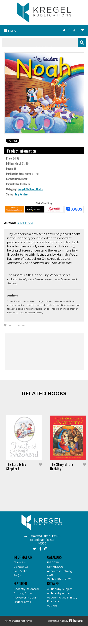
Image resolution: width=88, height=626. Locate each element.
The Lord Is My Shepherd (16, 466)
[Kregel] (44, 11)
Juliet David (25, 223)
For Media (20, 571)
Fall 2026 (53, 562)
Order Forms (22, 601)
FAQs (17, 575)
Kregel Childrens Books (30, 189)
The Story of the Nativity (61, 466)
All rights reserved (25, 621)
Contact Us (21, 566)
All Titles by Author (59, 593)
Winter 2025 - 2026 (59, 579)
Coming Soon (23, 593)
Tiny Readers (21, 194)
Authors (52, 605)
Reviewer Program (26, 597)
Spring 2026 (55, 566)
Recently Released (26, 588)
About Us (20, 562)
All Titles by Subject (59, 588)
